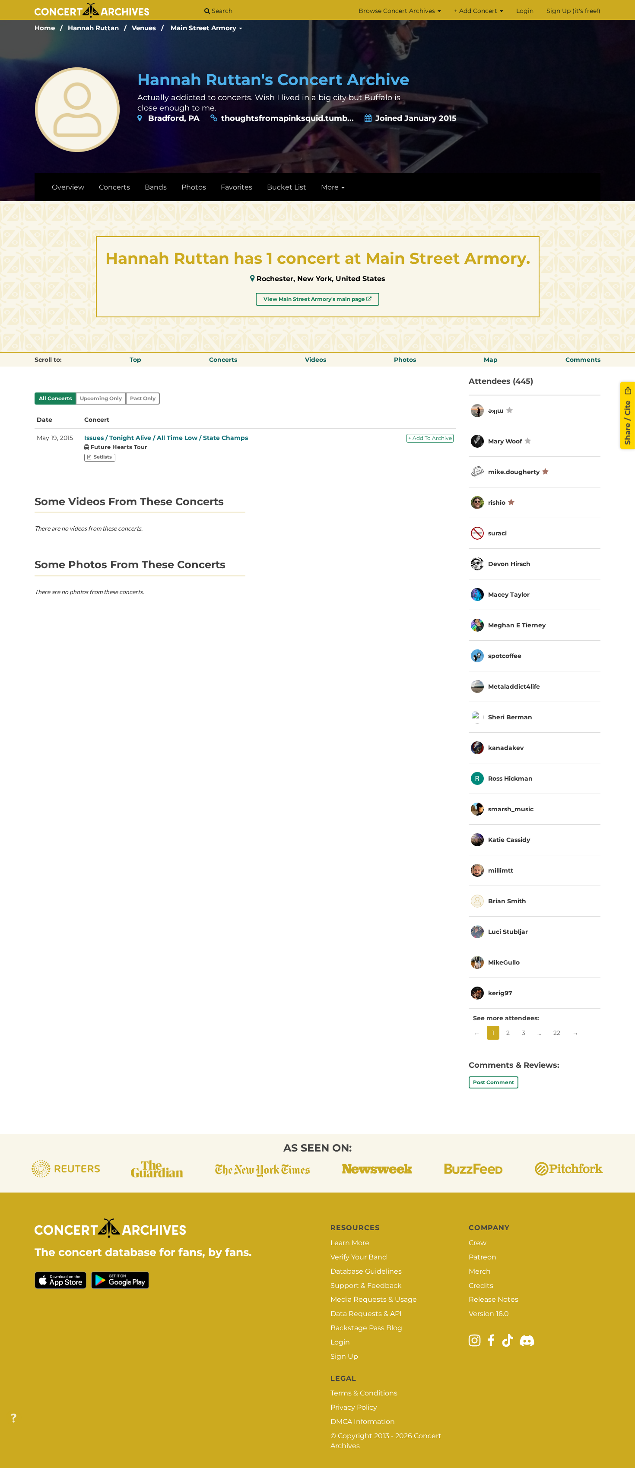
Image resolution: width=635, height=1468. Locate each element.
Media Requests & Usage (373, 1299)
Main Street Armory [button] (204, 28)
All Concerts (55, 398)
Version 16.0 (489, 1314)
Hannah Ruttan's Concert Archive (273, 79)
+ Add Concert (476, 11)
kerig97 (500, 993)
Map (491, 360)
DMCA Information (362, 1421)
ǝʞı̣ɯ (496, 410)
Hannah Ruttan (93, 28)
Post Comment (493, 1082)
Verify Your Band (358, 1257)
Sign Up (344, 1356)
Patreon (482, 1257)
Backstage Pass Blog (366, 1328)
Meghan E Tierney (517, 625)
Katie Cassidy (509, 840)
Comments (582, 360)
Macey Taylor (509, 594)
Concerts (114, 187)
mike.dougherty (514, 472)
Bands (156, 187)
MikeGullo (504, 962)
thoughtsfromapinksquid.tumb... (287, 118)
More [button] (330, 187)
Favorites (236, 187)
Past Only (143, 398)
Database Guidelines (366, 1271)
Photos (193, 187)
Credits (481, 1285)
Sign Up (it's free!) (573, 11)
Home (45, 28)
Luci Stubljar (508, 932)
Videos (315, 360)
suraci (497, 533)
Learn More (349, 1243)
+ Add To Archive (430, 438)
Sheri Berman (510, 717)
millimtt (500, 870)
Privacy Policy (353, 1407)
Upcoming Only (101, 398)
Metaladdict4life (514, 686)
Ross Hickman (510, 778)
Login (524, 11)
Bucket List (286, 187)
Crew (477, 1243)
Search (221, 11)
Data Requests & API (366, 1314)
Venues (144, 28)
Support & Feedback (366, 1285)
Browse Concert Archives (398, 11)
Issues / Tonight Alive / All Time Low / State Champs (166, 438)
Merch (480, 1271)
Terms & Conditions (363, 1393)
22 (556, 1033)
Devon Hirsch (509, 564)
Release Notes (493, 1299)
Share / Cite (627, 421)
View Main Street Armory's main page (315, 299)
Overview (68, 187)
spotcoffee (504, 656)
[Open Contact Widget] (13, 1418)
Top (135, 360)
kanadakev (506, 748)
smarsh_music (510, 809)
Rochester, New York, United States (321, 279)
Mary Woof (505, 441)
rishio (496, 502)
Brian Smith (507, 901)
